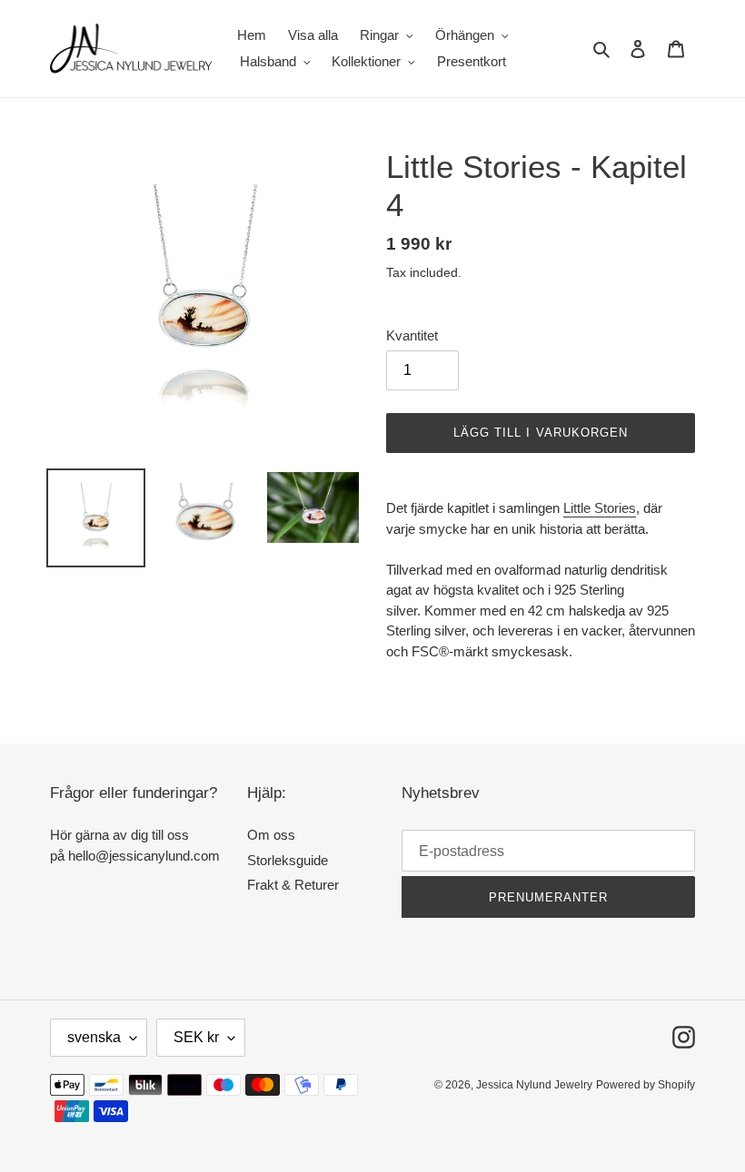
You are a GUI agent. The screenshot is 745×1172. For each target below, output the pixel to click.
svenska (94, 1037)
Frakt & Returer (293, 884)
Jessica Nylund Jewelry (534, 1084)
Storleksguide (287, 860)
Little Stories (599, 508)
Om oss (271, 834)
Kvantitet (412, 335)
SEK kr (196, 1037)
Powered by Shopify (645, 1084)
